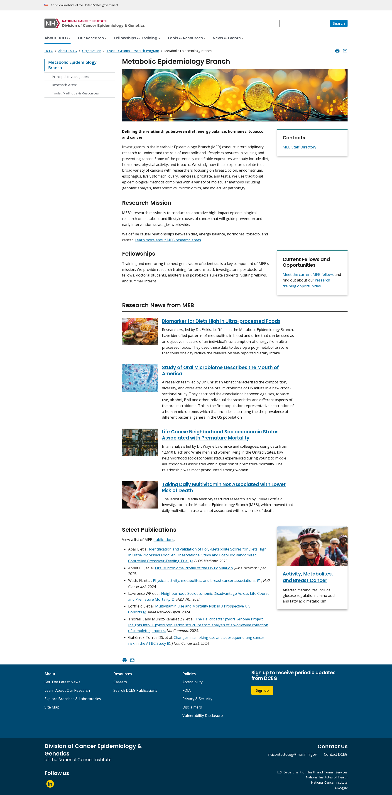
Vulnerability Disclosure (202, 715)
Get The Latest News (62, 681)
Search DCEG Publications (135, 690)
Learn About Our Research (67, 690)
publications (163, 539)
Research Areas (65, 84)
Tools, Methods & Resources (75, 93)
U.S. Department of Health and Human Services (312, 772)
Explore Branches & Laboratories (72, 698)
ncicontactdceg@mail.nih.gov (292, 754)
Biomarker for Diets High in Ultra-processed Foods (221, 321)
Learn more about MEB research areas (168, 239)
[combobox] (304, 23)
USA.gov (341, 787)
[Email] (345, 50)
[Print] (337, 50)
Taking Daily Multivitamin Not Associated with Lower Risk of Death (224, 487)
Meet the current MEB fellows (308, 274)
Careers (120, 681)
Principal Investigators (70, 76)
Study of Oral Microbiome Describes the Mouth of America (220, 370)
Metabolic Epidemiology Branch (72, 64)
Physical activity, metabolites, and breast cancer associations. (204, 580)
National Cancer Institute (329, 782)
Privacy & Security (197, 698)
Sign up (262, 690)
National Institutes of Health (327, 777)
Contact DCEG (336, 754)
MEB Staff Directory (299, 147)
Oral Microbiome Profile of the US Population (194, 567)
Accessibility (192, 681)
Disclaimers (192, 707)
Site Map (51, 707)
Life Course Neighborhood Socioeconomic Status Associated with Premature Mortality (220, 434)
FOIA (186, 690)
